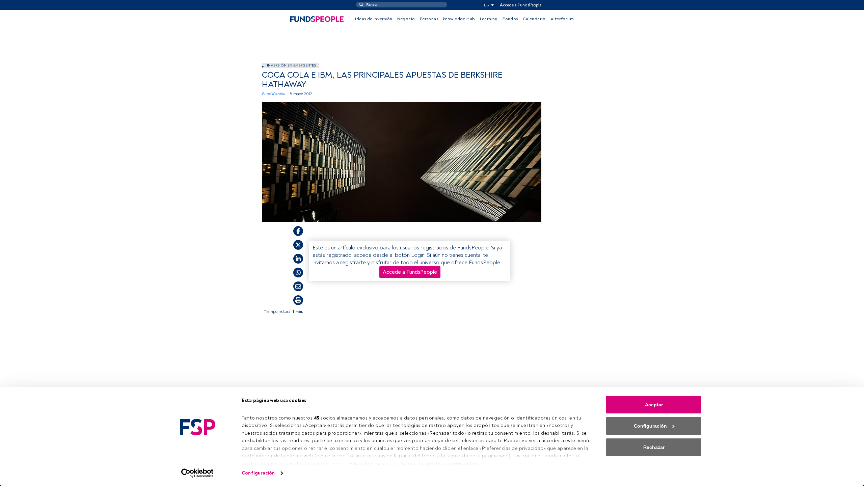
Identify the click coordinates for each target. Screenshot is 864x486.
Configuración (258, 473)
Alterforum (562, 19)
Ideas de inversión (373, 19)
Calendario (534, 19)
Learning (489, 19)
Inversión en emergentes (291, 65)
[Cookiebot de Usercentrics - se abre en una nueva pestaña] (197, 473)
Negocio (406, 19)
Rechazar (654, 447)
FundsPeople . (274, 94)
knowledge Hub (459, 19)
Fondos (510, 19)
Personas (429, 19)
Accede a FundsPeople (520, 5)
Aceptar (654, 404)
